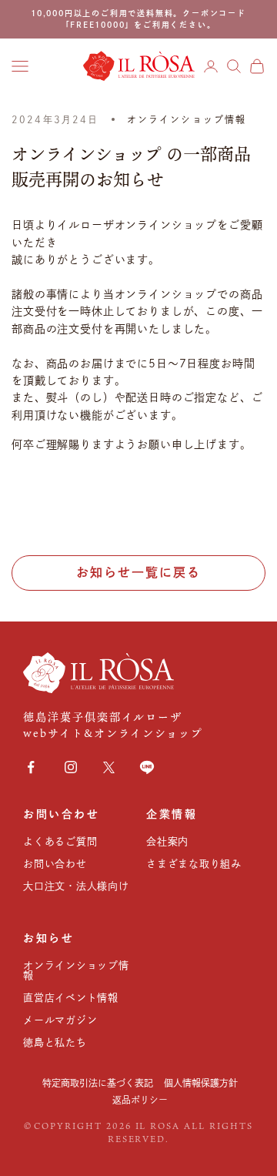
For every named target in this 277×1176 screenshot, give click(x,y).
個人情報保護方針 (201, 1082)
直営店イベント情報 (70, 998)
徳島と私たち (55, 1042)
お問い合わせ (55, 864)
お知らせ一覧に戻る (139, 572)
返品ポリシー (140, 1099)
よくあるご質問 (60, 841)
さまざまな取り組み (194, 864)
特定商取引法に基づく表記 (97, 1082)
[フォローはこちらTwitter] (109, 767)
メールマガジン (60, 1020)
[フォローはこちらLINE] (147, 767)
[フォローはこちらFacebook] (30, 767)
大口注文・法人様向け (76, 886)
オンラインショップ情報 (187, 119)
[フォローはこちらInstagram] (70, 767)
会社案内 (167, 841)
